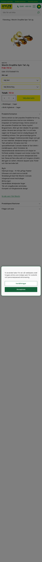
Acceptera (21, 289)
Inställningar (21, 283)
